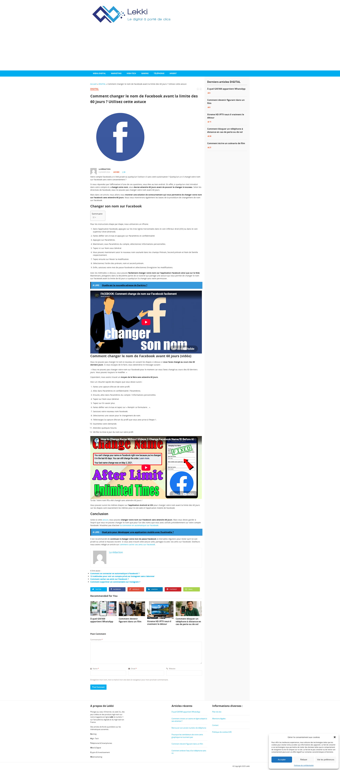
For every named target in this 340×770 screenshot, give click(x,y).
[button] (334, 737)
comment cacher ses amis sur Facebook (137, 544)
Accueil (93, 84)
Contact (215, 725)
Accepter (282, 759)
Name (95, 668)
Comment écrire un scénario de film (226, 143)
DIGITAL (102, 84)
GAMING (144, 73)
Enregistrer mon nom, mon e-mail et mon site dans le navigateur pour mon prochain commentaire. (129, 680)
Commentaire (96, 639)
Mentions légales (219, 718)
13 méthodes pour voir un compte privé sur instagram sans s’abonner (122, 576)
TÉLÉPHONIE (159, 73)
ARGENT (173, 73)
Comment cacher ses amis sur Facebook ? (109, 579)
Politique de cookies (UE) (222, 732)
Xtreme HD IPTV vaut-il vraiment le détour (225, 116)
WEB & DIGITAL (99, 73)
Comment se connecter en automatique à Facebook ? (114, 573)
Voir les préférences (325, 759)
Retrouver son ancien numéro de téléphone (189, 728)
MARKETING (116, 73)
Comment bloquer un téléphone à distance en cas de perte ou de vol (225, 130)
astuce (105, 519)
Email (190, 589)
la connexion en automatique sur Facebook (139, 525)
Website (172, 668)
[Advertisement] (170, 50)
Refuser (303, 759)
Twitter (98, 589)
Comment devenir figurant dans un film (226, 102)
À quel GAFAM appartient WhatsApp (226, 88)
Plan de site (216, 712)
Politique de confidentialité (304, 765)
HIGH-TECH (131, 73)
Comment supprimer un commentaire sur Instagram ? (115, 582)
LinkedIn (154, 589)
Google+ (136, 589)
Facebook (117, 589)
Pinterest (173, 589)
